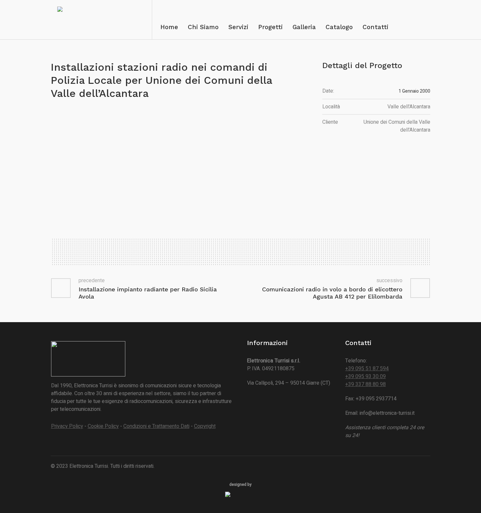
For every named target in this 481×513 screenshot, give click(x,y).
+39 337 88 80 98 (365, 384)
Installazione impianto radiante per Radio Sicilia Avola (148, 293)
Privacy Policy (67, 426)
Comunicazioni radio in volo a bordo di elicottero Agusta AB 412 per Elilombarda (332, 293)
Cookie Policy (103, 426)
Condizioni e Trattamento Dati (156, 426)
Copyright (205, 426)
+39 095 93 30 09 (365, 376)
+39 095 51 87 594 (367, 369)
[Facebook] (424, 466)
